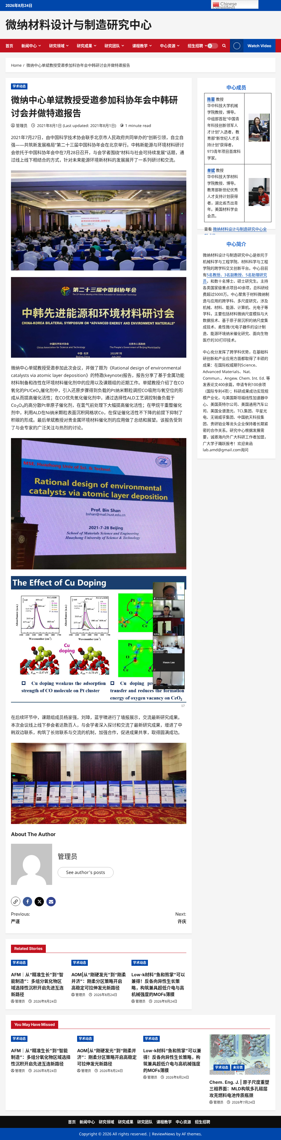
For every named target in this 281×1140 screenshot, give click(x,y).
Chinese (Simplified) (225, 5)
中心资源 (167, 45)
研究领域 (56, 45)
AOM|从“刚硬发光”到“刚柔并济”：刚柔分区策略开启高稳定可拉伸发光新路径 (98, 981)
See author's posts (85, 872)
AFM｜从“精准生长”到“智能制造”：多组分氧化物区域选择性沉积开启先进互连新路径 (41, 1057)
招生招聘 (195, 45)
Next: (180, 917)
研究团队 (112, 45)
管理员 (21, 125)
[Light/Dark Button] (212, 45)
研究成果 (84, 45)
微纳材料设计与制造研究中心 (78, 25)
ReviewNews (163, 1133)
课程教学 (140, 45)
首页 (9, 45)
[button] (15, 901)
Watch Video (259, 45)
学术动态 (19, 86)
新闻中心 (29, 45)
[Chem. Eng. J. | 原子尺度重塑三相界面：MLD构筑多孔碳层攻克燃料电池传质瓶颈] (239, 1054)
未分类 (238, 1067)
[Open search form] (224, 45)
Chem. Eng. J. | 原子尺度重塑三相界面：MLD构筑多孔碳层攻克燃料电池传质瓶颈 (239, 1088)
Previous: (20, 917)
